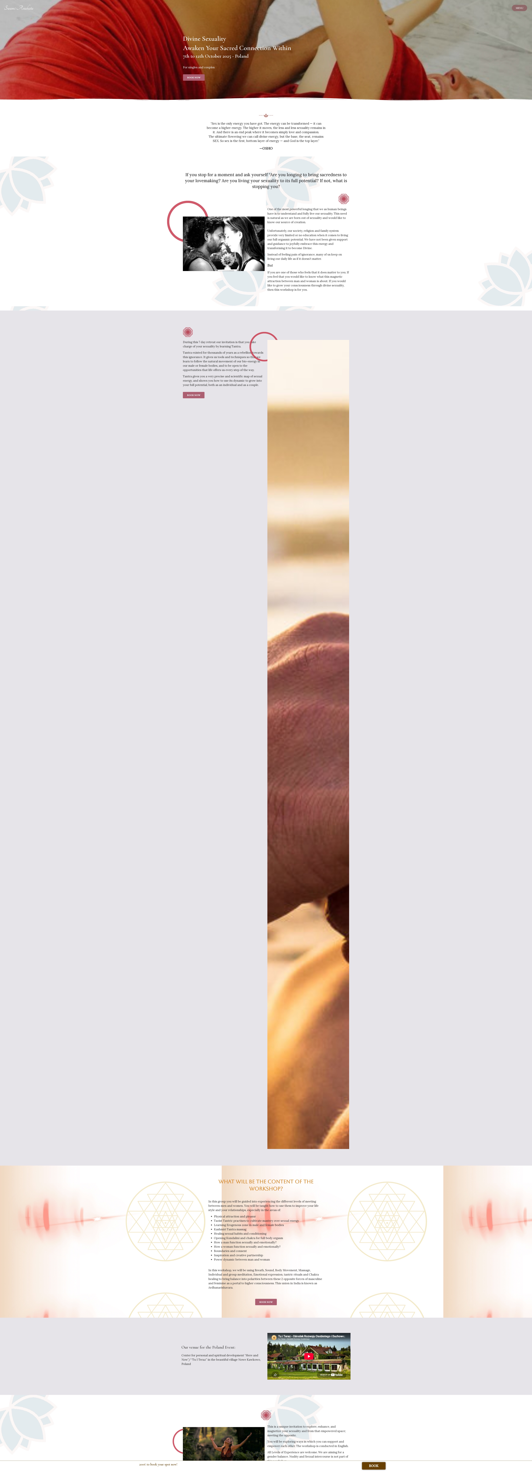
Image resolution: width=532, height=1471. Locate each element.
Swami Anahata (18, 8)
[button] (374, 1466)
